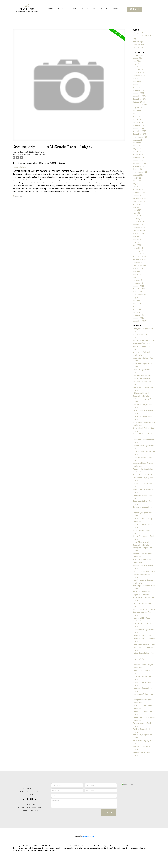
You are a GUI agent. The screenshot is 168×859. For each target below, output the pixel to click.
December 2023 (139, 131)
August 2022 (138, 175)
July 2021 (136, 207)
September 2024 (140, 105)
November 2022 (139, 166)
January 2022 (138, 195)
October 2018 (138, 292)
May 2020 (137, 242)
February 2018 (138, 315)
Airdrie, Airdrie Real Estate (143, 340)
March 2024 (138, 122)
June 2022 (137, 181)
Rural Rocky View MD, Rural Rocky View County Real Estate (144, 647)
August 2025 (138, 78)
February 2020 (139, 251)
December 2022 (139, 163)
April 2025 (137, 87)
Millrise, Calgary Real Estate (144, 571)
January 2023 (138, 160)
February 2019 (139, 283)
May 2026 (137, 64)
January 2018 (138, 318)
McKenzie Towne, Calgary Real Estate (33, 154)
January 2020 (138, 254)
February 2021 (138, 219)
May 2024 (137, 116)
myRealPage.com (88, 836)
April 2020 (137, 245)
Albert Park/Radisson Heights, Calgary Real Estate (141, 346)
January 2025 (138, 93)
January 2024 (138, 128)
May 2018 (136, 306)
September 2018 (139, 294)
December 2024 (139, 96)
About (115, 8)
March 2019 (137, 280)
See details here (19, 167)
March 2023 (138, 154)
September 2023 (140, 137)
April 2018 (137, 309)
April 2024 (137, 119)
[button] (134, 9)
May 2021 (136, 213)
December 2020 (139, 224)
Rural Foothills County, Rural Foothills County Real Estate (144, 638)
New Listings (138, 41)
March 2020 (138, 248)
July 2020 (137, 236)
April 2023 (137, 151)
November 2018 (139, 289)
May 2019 (137, 277)
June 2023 (137, 146)
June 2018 (137, 303)
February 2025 (139, 90)
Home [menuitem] (50, 8)
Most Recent (138, 55)
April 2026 (137, 67)
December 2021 (139, 198)
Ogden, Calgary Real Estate (144, 609)
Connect (134, 9)
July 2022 (137, 178)
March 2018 (137, 312)
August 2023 (138, 140)
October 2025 (139, 75)
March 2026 (138, 70)
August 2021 (138, 204)
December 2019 (139, 257)
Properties (61, 8)
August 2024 (138, 108)
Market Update (100, 8)
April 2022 (137, 186)
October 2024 (139, 102)
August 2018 (138, 297)
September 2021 (139, 201)
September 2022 (140, 172)
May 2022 (137, 184)
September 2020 (140, 230)
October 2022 (139, 169)
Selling (85, 8)
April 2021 (137, 216)
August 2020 (138, 233)
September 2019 (139, 265)
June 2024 (137, 113)
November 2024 (139, 99)
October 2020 (139, 227)
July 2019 (136, 271)
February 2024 (139, 125)
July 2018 (136, 300)
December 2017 (139, 321)
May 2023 (137, 148)
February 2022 (139, 192)
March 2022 (138, 189)
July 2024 (137, 110)
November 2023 (139, 134)
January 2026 (138, 72)
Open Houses (138, 44)
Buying (74, 8)
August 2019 (138, 268)
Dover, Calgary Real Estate (144, 475)
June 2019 (137, 274)
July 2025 (137, 81)
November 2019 (139, 259)
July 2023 (137, 143)
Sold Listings (138, 47)
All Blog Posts (138, 33)
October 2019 (138, 262)
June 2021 (137, 210)
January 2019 (138, 286)
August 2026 (138, 58)
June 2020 (137, 239)
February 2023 (139, 157)
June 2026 (137, 61)
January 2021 (138, 221)
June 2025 (137, 84)
